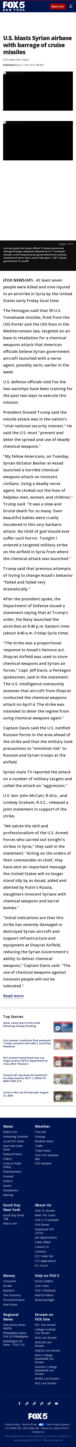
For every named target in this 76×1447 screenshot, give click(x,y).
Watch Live (57, 6)
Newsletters (10, 1190)
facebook (19, 1403)
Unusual (8, 1176)
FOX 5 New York (12, 59)
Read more (13, 995)
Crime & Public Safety (12, 1165)
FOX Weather (43, 1163)
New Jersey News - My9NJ (15, 1326)
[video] (63, 1026)
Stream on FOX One (44, 1317)
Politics (7, 1159)
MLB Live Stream (46, 1337)
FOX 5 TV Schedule (47, 1220)
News (26, 59)
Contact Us (42, 1247)
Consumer (9, 1281)
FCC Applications (45, 1261)
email (56, 1403)
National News (12, 1154)
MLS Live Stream (45, 1383)
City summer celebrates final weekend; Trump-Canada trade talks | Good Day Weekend (27, 1043)
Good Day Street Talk (13, 1217)
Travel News (43, 1150)
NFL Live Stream (45, 1325)
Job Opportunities (46, 1237)
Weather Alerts (44, 1141)
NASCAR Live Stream (43, 1344)
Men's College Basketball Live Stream (44, 1358)
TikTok (34, 1403)
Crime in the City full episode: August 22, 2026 (26, 1094)
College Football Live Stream (45, 1331)
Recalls (7, 1286)
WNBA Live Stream (47, 1378)
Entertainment (12, 1171)
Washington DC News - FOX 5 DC (14, 1342)
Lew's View (42, 1286)
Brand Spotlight (44, 1300)
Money (9, 1275)
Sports (7, 1185)
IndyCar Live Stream (47, 1350)
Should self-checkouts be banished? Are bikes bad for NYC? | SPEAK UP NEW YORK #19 (25, 1078)
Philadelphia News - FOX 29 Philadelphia (15, 1334)
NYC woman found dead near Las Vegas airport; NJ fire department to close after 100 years (25, 1060)
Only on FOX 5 (47, 1275)
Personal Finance (14, 1300)
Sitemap (8, 1195)
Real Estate (10, 1304)
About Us (43, 1205)
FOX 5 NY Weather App (46, 1157)
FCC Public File (44, 1256)
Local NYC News (13, 1141)
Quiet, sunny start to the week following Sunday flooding (21, 1024)
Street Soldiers (44, 1281)
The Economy (12, 1295)
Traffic (39, 1146)
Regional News (11, 1317)
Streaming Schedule (15, 1136)
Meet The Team (45, 1215)
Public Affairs (43, 1242)
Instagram (27, 1403)
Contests (40, 1251)
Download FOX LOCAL (44, 1231)
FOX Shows (42, 1224)
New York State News (13, 1147)
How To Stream (45, 1210)
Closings (40, 1136)
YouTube (42, 1403)
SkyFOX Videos (44, 1295)
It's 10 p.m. (42, 1265)
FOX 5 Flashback (45, 1290)
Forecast (40, 1132)
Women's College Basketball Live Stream (46, 1370)
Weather (42, 1126)
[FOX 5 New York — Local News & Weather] (14, 6)
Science (8, 1181)
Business (8, 1290)
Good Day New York (11, 1207)
